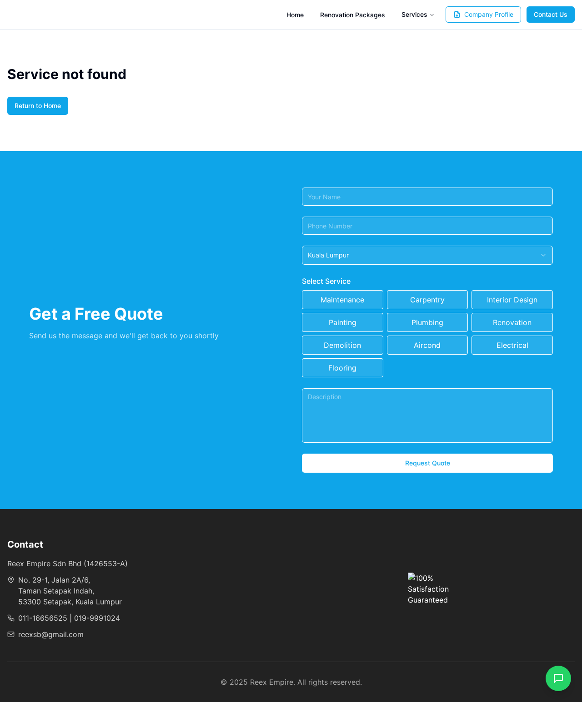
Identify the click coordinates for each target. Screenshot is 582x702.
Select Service (326, 281)
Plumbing (427, 322)
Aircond (427, 345)
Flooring (342, 367)
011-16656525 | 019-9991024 (69, 618)
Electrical (512, 345)
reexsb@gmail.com (51, 634)
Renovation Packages (352, 15)
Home (295, 15)
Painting (342, 322)
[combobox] (427, 255)
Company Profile (488, 14)
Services (414, 14)
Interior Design (512, 299)
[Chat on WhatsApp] (558, 678)
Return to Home (38, 105)
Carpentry (427, 299)
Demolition (342, 345)
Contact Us (550, 14)
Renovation (512, 322)
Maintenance (342, 299)
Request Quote (427, 463)
